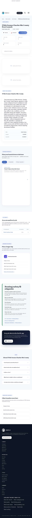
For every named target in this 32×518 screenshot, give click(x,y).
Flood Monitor (4, 479)
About (3, 487)
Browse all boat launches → (9, 271)
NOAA (23, 515)
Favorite (5, 32)
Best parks (7, 502)
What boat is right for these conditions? (13, 377)
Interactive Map (5, 474)
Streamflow (4, 445)
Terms (3, 491)
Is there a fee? (7, 372)
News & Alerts (4, 476)
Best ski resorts (8, 499)
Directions (13, 32)
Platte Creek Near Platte (8, 232)
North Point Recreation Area (9, 263)
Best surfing (7, 509)
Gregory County (7, 260)
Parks (3, 465)
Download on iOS (7, 437)
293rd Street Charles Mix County (10, 266)
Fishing (3, 460)
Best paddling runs (19, 504)
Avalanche (4, 450)
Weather (3, 481)
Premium (3, 489)
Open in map (23, 32)
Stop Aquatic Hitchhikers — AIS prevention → (13, 322)
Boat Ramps (4, 463)
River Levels (4, 449)
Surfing (3, 468)
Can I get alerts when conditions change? (13, 382)
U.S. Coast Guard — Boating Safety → (12, 318)
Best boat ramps (8, 504)
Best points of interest (10, 507)
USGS (20, 515)
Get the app (8, 341)
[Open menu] (28, 13)
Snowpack (4, 444)
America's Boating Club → (10, 320)
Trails (3, 467)
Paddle (3, 458)
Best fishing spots (16, 502)
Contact (3, 494)
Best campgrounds (19, 499)
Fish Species (4, 478)
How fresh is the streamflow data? (12, 367)
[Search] (24, 13)
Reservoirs (4, 447)
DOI (29, 515)
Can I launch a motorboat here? (11, 362)
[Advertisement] (16, 6)
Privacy (3, 492)
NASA (27, 515)
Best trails (20, 507)
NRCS (25, 515)
